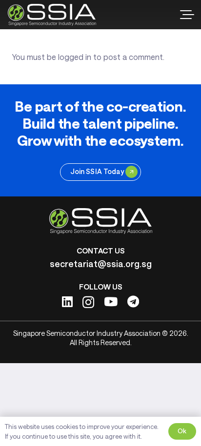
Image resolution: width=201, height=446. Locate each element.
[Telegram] (133, 301)
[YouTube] (111, 301)
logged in (74, 56)
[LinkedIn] (67, 301)
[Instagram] (88, 302)
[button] (187, 14)
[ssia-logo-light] (52, 15)
